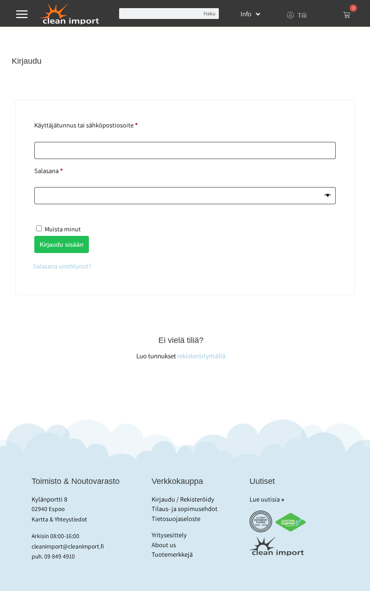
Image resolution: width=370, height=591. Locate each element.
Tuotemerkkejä (172, 554)
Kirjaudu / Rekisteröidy (183, 499)
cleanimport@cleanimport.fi (68, 546)
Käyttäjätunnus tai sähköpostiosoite (99, 124)
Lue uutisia (267, 499)
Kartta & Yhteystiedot (59, 519)
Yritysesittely (169, 534)
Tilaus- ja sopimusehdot (184, 508)
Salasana (62, 169)
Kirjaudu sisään (61, 244)
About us (164, 544)
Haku (209, 13)
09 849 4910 (59, 556)
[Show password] (327, 196)
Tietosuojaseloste (176, 518)
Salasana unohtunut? (62, 266)
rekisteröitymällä (201, 355)
